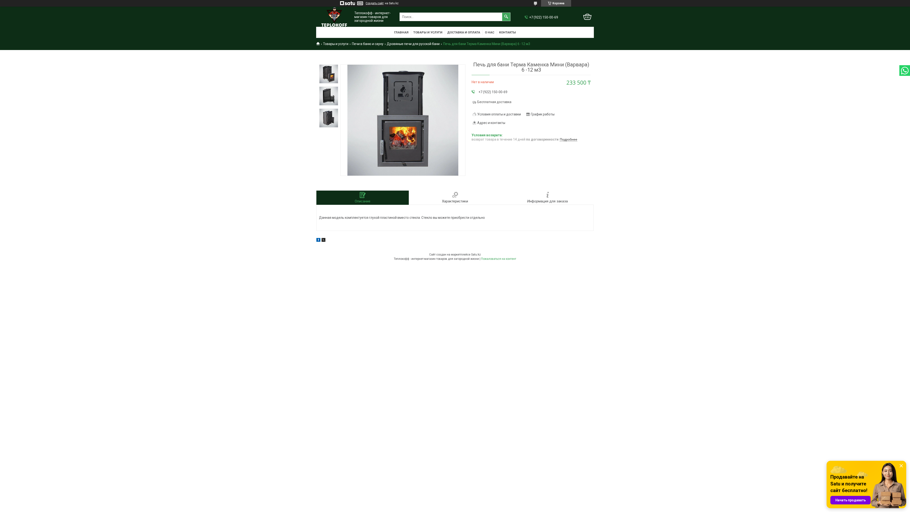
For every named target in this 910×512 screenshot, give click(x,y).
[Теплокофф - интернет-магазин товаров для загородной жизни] (334, 17)
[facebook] (318, 240)
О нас (489, 32)
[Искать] (506, 17)
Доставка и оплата (463, 32)
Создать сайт (375, 3)
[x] (323, 240)
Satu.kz (476, 254)
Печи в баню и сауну (367, 44)
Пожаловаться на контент (498, 259)
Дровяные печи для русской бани (413, 44)
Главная (401, 32)
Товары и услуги (427, 32)
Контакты (507, 32)
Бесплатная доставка (494, 102)
